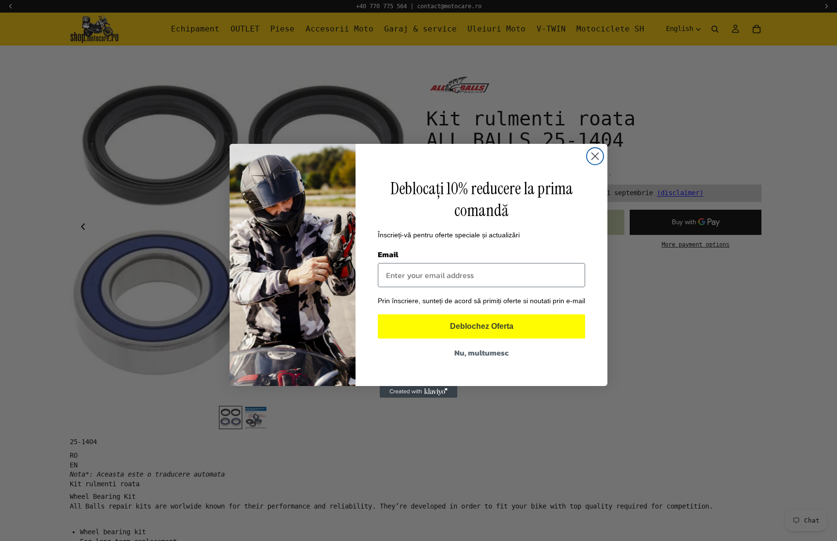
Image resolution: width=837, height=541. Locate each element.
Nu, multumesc (481, 352)
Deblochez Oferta (481, 326)
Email (388, 254)
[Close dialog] (595, 156)
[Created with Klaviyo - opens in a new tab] (418, 392)
